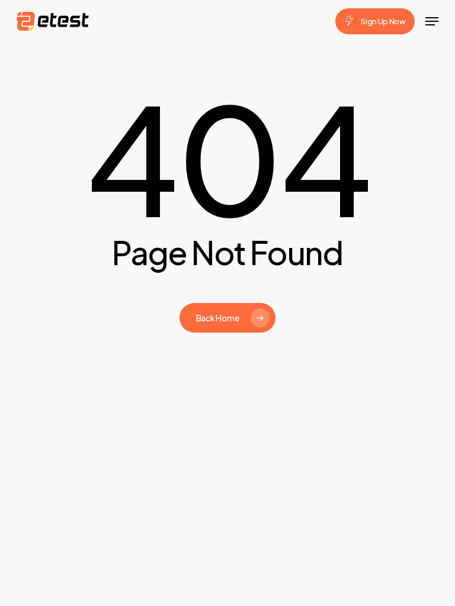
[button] (431, 21)
